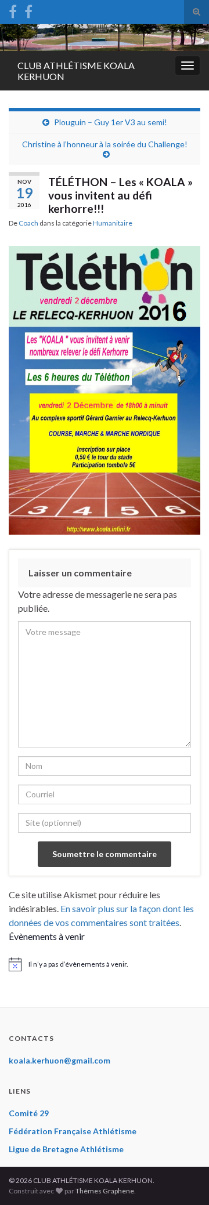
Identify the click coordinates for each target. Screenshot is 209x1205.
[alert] (104, 964)
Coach (28, 223)
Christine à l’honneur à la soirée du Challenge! (105, 144)
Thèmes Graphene (104, 1190)
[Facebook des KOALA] (13, 9)
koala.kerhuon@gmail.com (59, 1060)
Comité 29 (29, 1113)
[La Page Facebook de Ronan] (28, 9)
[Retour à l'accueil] (104, 37)
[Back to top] (182, 1178)
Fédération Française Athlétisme (72, 1131)
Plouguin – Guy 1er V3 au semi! (110, 122)
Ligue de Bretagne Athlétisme (66, 1149)
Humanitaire (112, 223)
